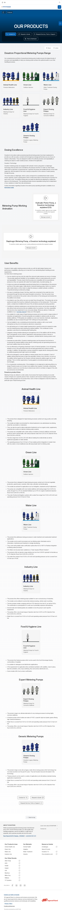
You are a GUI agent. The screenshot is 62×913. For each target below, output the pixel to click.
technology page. (9, 187)
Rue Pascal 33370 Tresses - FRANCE (13, 836)
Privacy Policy (8, 903)
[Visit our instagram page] (20, 885)
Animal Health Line (10, 847)
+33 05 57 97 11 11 (31, 836)
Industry (25, 854)
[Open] (59, 7)
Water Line (8, 851)
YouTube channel (21, 312)
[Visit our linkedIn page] (16, 885)
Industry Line (8, 854)
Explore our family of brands (11, 894)
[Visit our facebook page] (12, 885)
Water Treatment (27, 851)
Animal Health (27, 847)
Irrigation (25, 849)
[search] (59, 2)
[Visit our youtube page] (24, 885)
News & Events (46, 849)
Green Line (8, 849)
